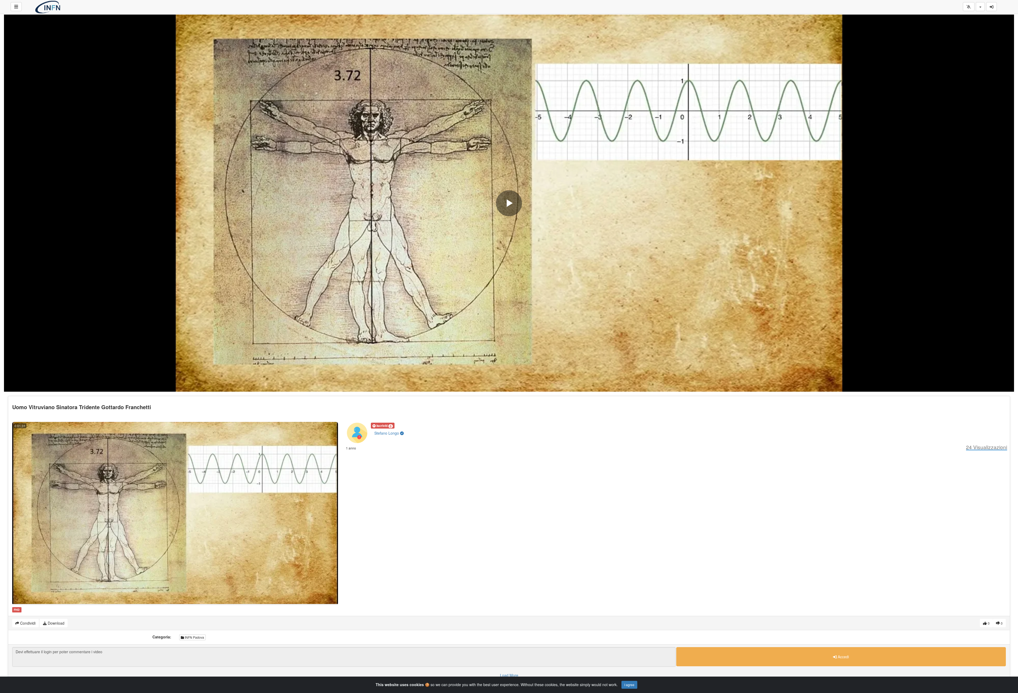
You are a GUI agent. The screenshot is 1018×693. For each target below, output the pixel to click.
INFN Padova (194, 637)
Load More (509, 675)
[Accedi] (991, 6)
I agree (629, 684)
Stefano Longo (387, 433)
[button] (382, 426)
